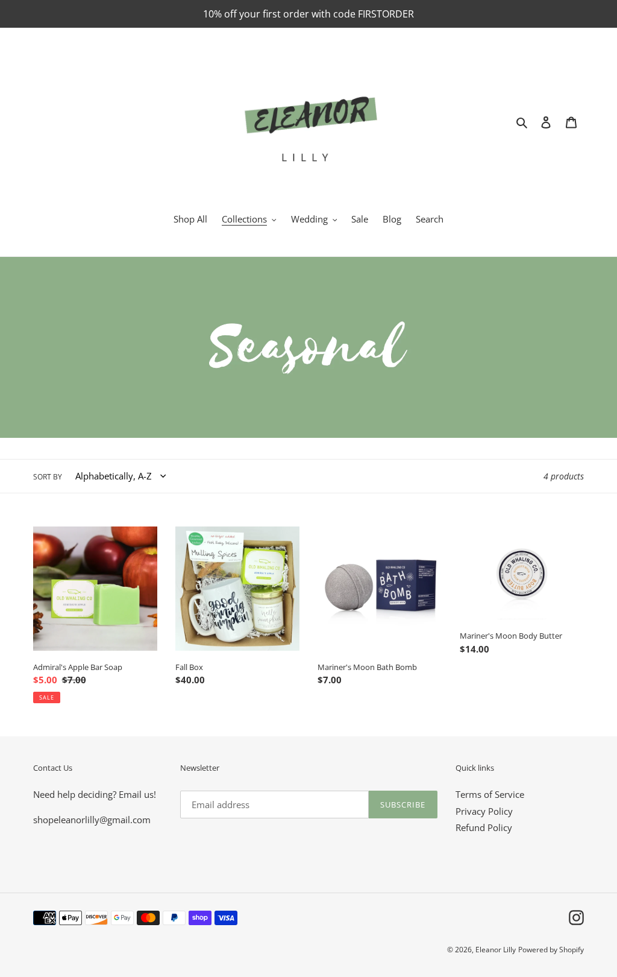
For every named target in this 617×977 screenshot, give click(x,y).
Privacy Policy (484, 811)
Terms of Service (490, 794)
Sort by (47, 477)
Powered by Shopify (551, 949)
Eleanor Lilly (495, 949)
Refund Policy (484, 827)
